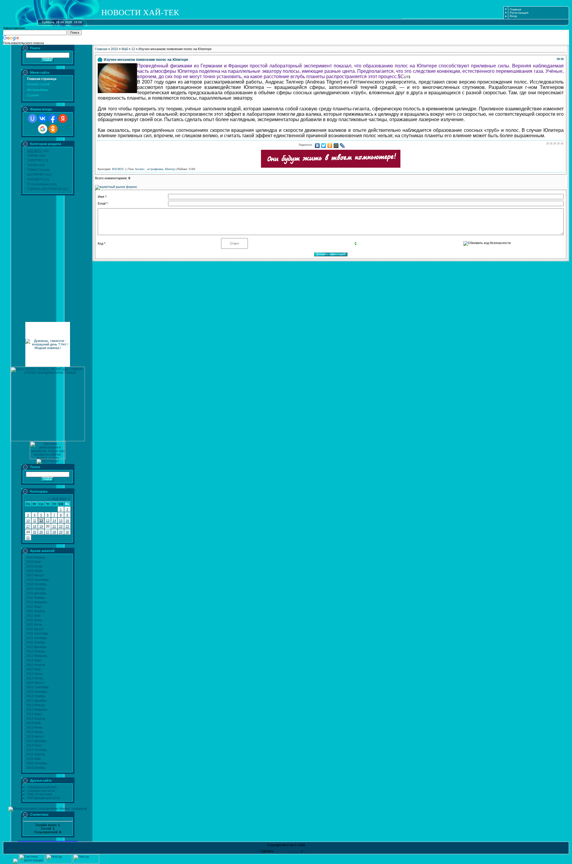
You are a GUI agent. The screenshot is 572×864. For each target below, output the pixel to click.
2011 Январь (35, 597)
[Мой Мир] (336, 145)
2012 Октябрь (36, 691)
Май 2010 (59, 499)
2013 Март (34, 714)
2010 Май (33, 562)
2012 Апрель (35, 664)
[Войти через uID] (32, 118)
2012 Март (34, 660)
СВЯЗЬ (32, 155)
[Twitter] (324, 145)
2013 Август (35, 736)
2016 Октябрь (36, 763)
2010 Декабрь (36, 593)
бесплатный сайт (287, 851)
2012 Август (35, 682)
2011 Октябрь (36, 638)
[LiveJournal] (342, 145)
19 (41, 526)
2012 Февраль (36, 656)
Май (125, 49)
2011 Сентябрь (37, 633)
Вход (513, 16)
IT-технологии (37, 184)
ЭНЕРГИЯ (35, 160)
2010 (114, 49)
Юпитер (170, 169)
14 (54, 520)
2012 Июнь (34, 673)
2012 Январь (36, 651)
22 (61, 526)
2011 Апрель (35, 611)
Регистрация (519, 12)
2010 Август (35, 575)
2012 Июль (34, 678)
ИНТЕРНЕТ (36, 174)
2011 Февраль (36, 602)
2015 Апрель (35, 754)
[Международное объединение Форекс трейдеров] (47, 808)
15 (61, 520)
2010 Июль (34, 571)
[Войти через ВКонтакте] (42, 118)
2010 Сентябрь (37, 579)
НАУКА (32, 165)
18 (34, 526)
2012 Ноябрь (36, 696)
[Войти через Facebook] (52, 118)
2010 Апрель (35, 557)
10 (28, 520)
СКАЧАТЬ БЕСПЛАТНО (44, 189)
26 (41, 532)
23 (67, 526)
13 (47, 520)
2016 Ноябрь (36, 767)
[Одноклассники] (330, 145)
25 (34, 532)
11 (34, 520)
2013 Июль (34, 732)
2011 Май (33, 615)
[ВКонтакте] (317, 145)
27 (47, 532)
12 (41, 520)
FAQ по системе (39, 794)
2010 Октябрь (36, 584)
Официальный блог (42, 787)
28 (54, 532)
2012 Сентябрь (37, 687)
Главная (515, 9)
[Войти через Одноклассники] (53, 128)
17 (28, 526)
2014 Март (34, 745)
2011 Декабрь (36, 647)
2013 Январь (36, 705)
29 (61, 532)
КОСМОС (34, 150)
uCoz (308, 851)
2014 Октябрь (36, 750)
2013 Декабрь (36, 741)
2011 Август (35, 629)
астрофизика (155, 169)
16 (67, 520)
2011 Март (34, 606)
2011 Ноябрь (35, 642)
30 (67, 532)
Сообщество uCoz (41, 790)
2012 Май (33, 669)
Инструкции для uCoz (43, 798)
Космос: (140, 169)
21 (54, 526)
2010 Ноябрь (36, 588)
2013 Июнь (34, 727)
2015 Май (33, 758)
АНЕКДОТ (34, 179)
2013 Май (33, 723)
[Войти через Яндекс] (62, 118)
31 (28, 537)
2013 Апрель (35, 718)
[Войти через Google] (42, 129)
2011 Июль (34, 624)
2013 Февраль (36, 709)
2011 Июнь (34, 620)
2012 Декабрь (36, 700)
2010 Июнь (34, 566)
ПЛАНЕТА (34, 170)
